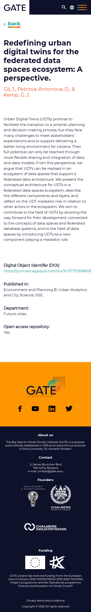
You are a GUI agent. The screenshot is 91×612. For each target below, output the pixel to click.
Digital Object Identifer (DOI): (32, 265)
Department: (16, 308)
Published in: (16, 284)
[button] (64, 7)
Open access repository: (27, 326)
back (14, 24)
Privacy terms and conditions (46, 600)
